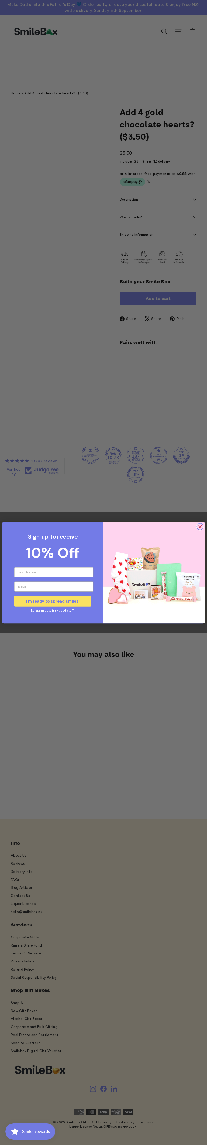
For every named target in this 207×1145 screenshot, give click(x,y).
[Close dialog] (200, 526)
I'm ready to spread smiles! (53, 601)
